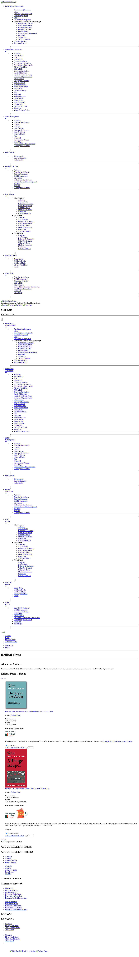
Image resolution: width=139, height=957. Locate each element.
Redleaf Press (15, 715)
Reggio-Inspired (19, 102)
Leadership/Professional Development (27, 287)
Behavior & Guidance (25, 23)
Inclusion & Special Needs (23, 77)
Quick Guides (18, 98)
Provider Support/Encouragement (25, 182)
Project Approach (20, 96)
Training (17, 186)
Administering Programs (22, 10)
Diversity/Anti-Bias (25, 27)
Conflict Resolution (20, 61)
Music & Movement (21, 87)
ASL (15, 57)
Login (7, 647)
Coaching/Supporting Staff (23, 14)
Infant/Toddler (23, 31)
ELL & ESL (18, 69)
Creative (17, 124)
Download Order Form (13, 894)
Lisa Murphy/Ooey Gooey (23, 289)
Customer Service (11, 892)
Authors (8, 858)
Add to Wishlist (10, 747)
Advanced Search (11, 642)
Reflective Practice (20, 41)
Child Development (25, 25)
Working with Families (22, 146)
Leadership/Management (22, 20)
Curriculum (18, 178)
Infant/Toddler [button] (19, 198)
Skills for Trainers (24, 39)
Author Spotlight (11, 860)
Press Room (9, 872)
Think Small (9, 930)
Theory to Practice (20, 43)
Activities (17, 53)
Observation (18, 88)
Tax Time (17, 184)
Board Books (18, 259)
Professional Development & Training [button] (27, 22)
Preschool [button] (17, 215)
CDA (16, 12)
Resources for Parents (21, 140)
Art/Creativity (18, 55)
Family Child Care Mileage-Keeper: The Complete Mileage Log (27, 788)
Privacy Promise (10, 862)
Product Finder (10, 640)
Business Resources (20, 174)
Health (16, 267)
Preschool (21, 35)
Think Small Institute (12, 928)
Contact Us (9, 645)
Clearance (8, 924)
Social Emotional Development (24, 144)
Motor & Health (19, 134)
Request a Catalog (11, 890)
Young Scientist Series (21, 110)
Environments (18, 156)
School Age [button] (18, 233)
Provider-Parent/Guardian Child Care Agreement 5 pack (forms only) (29, 711)
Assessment (18, 59)
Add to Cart (20, 747)
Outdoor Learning (20, 90)
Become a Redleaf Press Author (16, 898)
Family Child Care (24, 29)
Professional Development (23, 180)
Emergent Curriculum (21, 71)
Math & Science (19, 83)
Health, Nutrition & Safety (23, 75)
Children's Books (24, 208)
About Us (8, 856)
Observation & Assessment (27, 33)
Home (7, 638)
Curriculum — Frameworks (23, 65)
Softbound (11, 833)
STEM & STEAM (20, 106)
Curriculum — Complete (22, 63)
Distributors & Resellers (13, 896)
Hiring (16, 18)
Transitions (17, 108)
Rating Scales (18, 100)
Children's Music (20, 263)
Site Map (8, 874)
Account (8, 636)
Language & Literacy (21, 81)
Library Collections (11, 926)
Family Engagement (21, 16)
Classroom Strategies (21, 281)
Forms (10, 745)
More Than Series (20, 85)
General (16, 126)
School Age (22, 37)
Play (15, 92)
